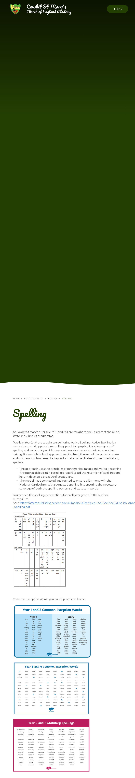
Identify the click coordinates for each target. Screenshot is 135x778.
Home (16, 398)
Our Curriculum (33, 398)
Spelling (67, 398)
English (52, 398)
